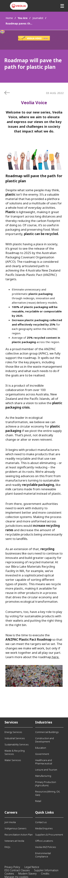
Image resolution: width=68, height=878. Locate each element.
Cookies (9, 873)
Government (42, 754)
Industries (43, 722)
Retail (38, 801)
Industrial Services (15, 738)
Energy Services (13, 732)
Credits (45, 873)
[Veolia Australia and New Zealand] (19, 6)
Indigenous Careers (15, 828)
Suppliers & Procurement (49, 834)
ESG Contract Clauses (17, 870)
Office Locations (44, 840)
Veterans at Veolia (14, 840)
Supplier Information (46, 870)
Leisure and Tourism (46, 769)
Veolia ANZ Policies (45, 847)
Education (40, 747)
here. (55, 657)
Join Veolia (10, 822)
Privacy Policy (12, 867)
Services (11, 722)
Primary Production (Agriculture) (45, 783)
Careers (11, 812)
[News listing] (7, 92)
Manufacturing (43, 775)
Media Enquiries (44, 828)
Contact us (41, 822)
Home (9, 18)
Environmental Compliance (43, 855)
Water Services (13, 760)
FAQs (7, 847)
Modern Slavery (27, 873)
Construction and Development (44, 740)
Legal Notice (31, 867)
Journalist (37, 18)
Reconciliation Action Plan (19, 834)
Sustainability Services (16, 744)
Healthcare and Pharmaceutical (43, 761)
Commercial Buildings (47, 732)
